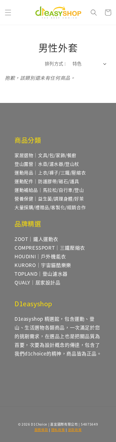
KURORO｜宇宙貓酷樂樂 (43, 265)
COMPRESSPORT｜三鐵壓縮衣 (50, 247)
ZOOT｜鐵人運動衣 (36, 238)
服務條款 (41, 429)
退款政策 (75, 429)
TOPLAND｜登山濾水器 (41, 273)
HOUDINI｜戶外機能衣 (40, 256)
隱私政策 (58, 429)
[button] (8, 12)
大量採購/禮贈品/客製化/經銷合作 (50, 207)
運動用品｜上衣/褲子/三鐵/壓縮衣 (50, 172)
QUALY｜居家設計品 (38, 282)
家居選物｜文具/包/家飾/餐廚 (45, 155)
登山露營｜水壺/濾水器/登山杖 (47, 164)
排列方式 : (55, 63)
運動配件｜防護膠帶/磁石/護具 (47, 181)
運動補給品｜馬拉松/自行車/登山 (49, 190)
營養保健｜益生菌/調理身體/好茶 (49, 198)
